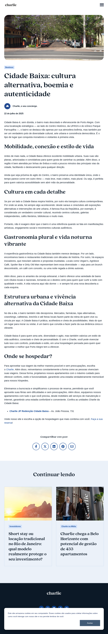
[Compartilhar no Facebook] (36, 446)
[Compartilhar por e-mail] (72, 446)
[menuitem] (26, 601)
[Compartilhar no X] (45, 446)
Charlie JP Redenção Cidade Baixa (29, 411)
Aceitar (90, 623)
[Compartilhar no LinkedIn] (54, 446)
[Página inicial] (10, 5)
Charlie (10, 369)
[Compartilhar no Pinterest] (63, 446)
